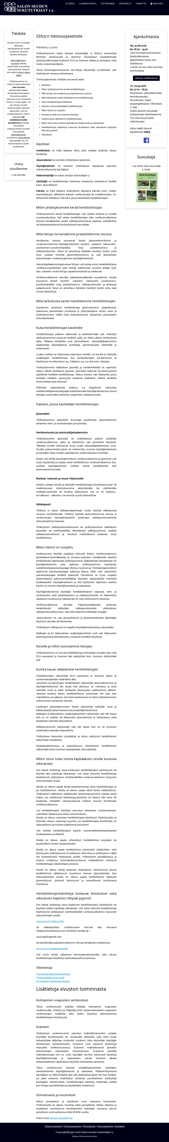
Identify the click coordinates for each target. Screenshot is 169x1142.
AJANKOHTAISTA (87, 3)
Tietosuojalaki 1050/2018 (50, 977)
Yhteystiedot (89, 1126)
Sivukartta (119, 1126)
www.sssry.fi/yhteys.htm (50, 921)
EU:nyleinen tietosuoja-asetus (53, 981)
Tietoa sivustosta (53, 1126)
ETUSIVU (70, 3)
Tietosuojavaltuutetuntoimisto (53, 974)
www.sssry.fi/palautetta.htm (52, 948)
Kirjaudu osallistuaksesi (146, 78)
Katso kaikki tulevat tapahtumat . (141, 130)
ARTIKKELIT (125, 3)
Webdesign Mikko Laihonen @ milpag (84, 1136)
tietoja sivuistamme (61, 1118)
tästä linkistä (24, 137)
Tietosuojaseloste (72, 1126)
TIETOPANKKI (108, 3)
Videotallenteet (18, 135)
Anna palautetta (105, 1126)
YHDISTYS (141, 3)
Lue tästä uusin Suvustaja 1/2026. (146, 168)
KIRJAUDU (157, 3)
